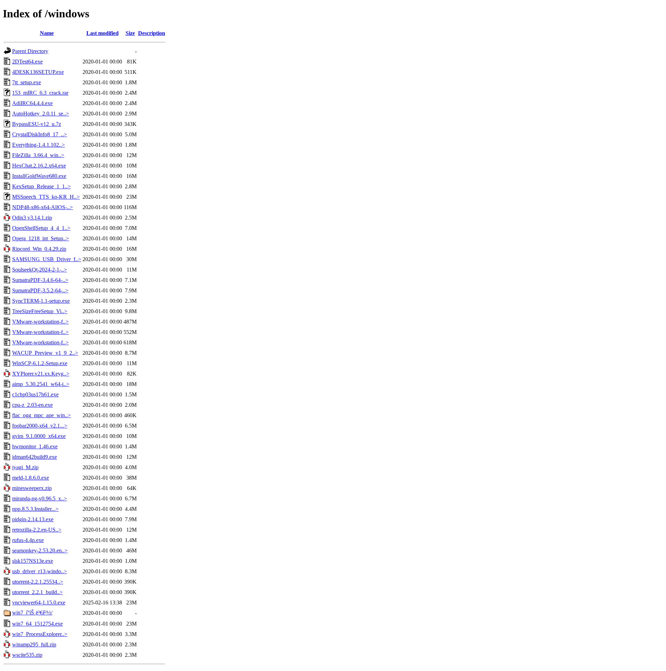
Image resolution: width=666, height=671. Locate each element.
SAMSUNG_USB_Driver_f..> (46, 259)
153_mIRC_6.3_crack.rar (40, 93)
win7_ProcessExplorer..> (39, 634)
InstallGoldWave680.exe (39, 176)
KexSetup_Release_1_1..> (41, 186)
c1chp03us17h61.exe (35, 394)
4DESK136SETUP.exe (38, 72)
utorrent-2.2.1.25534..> (37, 582)
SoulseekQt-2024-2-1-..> (39, 270)
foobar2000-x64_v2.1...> (39, 426)
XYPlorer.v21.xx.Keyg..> (40, 374)
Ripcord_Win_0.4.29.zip (39, 249)
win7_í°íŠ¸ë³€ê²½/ (32, 613)
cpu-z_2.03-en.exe (32, 405)
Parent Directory (30, 51)
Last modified (102, 33)
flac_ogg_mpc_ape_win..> (41, 415)
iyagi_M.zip (25, 467)
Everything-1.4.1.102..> (38, 145)
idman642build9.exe (34, 457)
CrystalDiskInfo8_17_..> (39, 134)
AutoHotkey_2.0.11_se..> (40, 114)
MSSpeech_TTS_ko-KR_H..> (46, 197)
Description (151, 33)
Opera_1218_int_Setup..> (40, 238)
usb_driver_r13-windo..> (39, 571)
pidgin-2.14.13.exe (32, 519)
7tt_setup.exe (26, 82)
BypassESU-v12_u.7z (36, 124)
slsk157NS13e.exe (32, 561)
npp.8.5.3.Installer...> (35, 509)
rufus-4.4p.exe (28, 540)
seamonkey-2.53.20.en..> (40, 550)
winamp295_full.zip (34, 644)
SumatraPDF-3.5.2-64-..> (40, 290)
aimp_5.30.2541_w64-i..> (40, 384)
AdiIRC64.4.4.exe (32, 103)
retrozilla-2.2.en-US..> (36, 530)
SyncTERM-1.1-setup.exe (41, 301)
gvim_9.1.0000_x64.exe (39, 436)
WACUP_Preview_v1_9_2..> (45, 353)
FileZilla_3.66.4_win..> (38, 155)
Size (130, 33)
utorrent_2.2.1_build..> (37, 592)
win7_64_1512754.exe (37, 624)
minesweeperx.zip (32, 488)
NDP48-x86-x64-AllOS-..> (42, 207)
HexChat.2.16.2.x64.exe (39, 166)
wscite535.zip (27, 655)
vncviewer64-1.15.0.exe (38, 602)
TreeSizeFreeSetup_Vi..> (39, 311)
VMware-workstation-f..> (40, 322)
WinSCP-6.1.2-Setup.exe (39, 363)
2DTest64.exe (27, 61)
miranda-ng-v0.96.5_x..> (39, 498)
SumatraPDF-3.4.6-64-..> (40, 280)
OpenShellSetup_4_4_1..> (41, 228)
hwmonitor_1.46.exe (35, 446)
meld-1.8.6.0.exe (30, 478)
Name (47, 33)
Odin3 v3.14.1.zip (32, 218)
